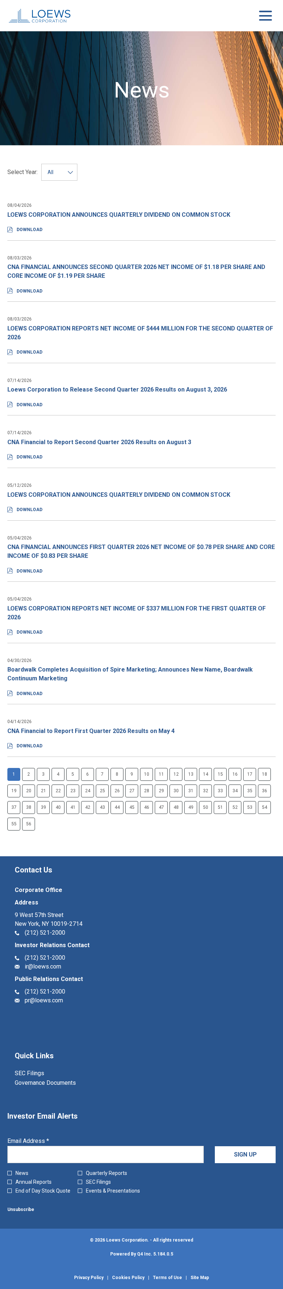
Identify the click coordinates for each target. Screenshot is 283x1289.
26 (117, 790)
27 (131, 790)
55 (14, 823)
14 (205, 774)
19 (14, 790)
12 (176, 774)
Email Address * (39, 1141)
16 (235, 774)
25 (102, 790)
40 (58, 807)
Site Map (200, 1277)
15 (220, 774)
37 (14, 807)
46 (146, 807)
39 (43, 807)
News (21, 1173)
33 (220, 790)
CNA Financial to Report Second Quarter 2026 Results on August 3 (99, 442)
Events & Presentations (113, 1190)
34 (235, 790)
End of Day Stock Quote (42, 1190)
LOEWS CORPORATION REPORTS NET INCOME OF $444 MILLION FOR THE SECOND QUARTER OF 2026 (140, 333)
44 (117, 807)
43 (102, 807)
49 (190, 807)
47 (161, 807)
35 (249, 790)
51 (220, 807)
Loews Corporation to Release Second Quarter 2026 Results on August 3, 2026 (117, 389)
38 (28, 807)
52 (235, 807)
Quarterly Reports (106, 1173)
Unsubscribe (20, 1209)
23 (73, 790)
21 (43, 790)
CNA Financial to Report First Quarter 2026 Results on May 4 (91, 730)
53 (249, 807)
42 (87, 807)
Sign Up (245, 1154)
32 (205, 790)
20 (28, 790)
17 (249, 774)
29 (161, 790)
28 (146, 790)
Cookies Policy (128, 1277)
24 (87, 790)
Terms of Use (167, 1277)
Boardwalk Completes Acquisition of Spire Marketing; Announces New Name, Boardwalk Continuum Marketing (130, 674)
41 (73, 807)
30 (176, 790)
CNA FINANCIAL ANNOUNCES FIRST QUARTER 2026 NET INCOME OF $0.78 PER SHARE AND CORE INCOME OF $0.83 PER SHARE (141, 551)
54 (264, 807)
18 (264, 774)
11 (161, 774)
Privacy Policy (89, 1277)
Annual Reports (33, 1181)
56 (28, 823)
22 (58, 790)
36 (264, 790)
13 (190, 774)
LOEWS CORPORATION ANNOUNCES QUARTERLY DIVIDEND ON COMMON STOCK (118, 214)
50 (205, 807)
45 (131, 807)
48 (176, 807)
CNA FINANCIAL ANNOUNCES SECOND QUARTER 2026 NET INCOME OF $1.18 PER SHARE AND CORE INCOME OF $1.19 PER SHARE (136, 271)
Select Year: (22, 172)
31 (190, 790)
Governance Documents (55, 1083)
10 (146, 774)
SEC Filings (39, 1073)
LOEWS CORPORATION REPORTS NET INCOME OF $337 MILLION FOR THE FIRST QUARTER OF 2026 (136, 613)
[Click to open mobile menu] (265, 15)
